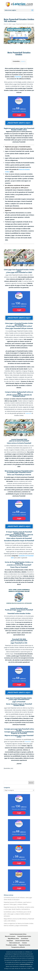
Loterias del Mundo (25, 964)
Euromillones (24, 938)
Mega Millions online (13, 938)
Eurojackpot (10, 940)
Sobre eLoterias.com (14, 943)
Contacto (24, 943)
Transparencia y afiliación (18, 947)
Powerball (18, 77)
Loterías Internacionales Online (18, 934)
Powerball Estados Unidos (24, 936)
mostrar (23, 61)
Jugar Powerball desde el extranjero (23, 24)
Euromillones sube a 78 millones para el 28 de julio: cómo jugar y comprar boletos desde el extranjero (17, 914)
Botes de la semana (10, 936)
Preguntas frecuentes (24, 945)
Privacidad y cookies (11, 945)
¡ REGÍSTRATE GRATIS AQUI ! (19, 123)
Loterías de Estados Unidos (22, 940)
